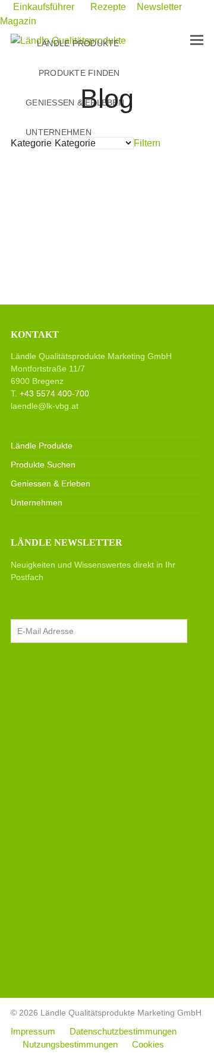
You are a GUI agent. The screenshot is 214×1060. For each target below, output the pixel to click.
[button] (196, 40)
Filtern (148, 143)
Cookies (148, 1044)
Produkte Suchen (43, 464)
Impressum (33, 1031)
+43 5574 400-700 (54, 393)
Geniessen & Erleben (50, 483)
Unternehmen (36, 502)
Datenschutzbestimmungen (123, 1031)
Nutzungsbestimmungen (70, 1044)
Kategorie (31, 143)
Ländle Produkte (42, 445)
